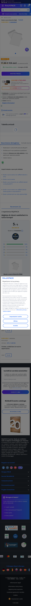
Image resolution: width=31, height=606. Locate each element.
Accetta (15, 325)
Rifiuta (15, 321)
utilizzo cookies (7, 311)
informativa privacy (21, 310)
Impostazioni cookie (15, 316)
